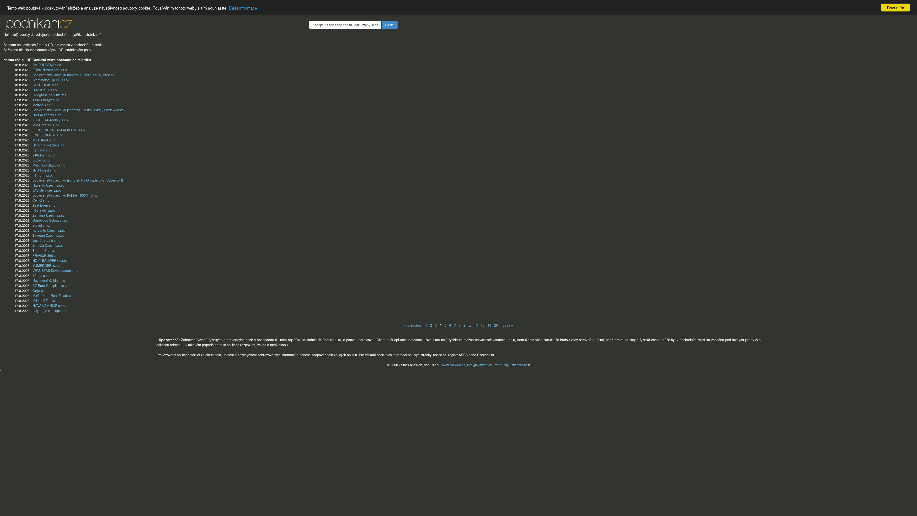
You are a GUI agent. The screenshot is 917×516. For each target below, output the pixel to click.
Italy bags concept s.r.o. (50, 310)
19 (489, 325)
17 (476, 325)
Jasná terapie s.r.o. (46, 240)
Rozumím (895, 8)
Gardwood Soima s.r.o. (49, 220)
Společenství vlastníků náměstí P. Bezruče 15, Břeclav (73, 74)
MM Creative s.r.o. (46, 125)
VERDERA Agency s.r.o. (50, 120)
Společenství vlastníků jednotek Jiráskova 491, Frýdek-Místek (78, 110)
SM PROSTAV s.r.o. (47, 64)
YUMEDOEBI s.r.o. (46, 265)
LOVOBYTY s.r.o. (45, 89)
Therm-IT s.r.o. (43, 250)
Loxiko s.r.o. (41, 160)
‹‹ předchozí (413, 325)
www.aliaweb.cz (453, 364)
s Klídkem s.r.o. (44, 155)
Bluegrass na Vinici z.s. (49, 94)
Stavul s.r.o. (41, 225)
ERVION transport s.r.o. (50, 69)
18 (483, 325)
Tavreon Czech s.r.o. (48, 235)
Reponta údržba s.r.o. (48, 145)
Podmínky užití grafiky (510, 364)
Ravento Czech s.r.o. (48, 185)
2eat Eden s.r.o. (44, 205)
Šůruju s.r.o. (41, 275)
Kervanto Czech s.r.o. (48, 230)
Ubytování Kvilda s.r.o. (49, 280)
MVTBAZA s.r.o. (44, 140)
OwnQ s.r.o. (41, 200)
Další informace (243, 8)
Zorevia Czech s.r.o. (47, 245)
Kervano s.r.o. (42, 150)
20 (496, 325)
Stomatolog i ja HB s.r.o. (50, 79)
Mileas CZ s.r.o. (44, 300)
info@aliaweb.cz (479, 364)
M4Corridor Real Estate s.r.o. (54, 295)
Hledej (390, 24)
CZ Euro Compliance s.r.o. (52, 285)
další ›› (508, 325)
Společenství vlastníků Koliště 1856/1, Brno (65, 195)
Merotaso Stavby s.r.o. (49, 165)
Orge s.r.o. (40, 290)
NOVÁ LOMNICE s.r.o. (49, 305)
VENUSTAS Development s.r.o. (55, 270)
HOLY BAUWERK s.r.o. (49, 260)
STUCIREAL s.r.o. (45, 84)
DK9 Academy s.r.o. (47, 115)
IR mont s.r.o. (42, 175)
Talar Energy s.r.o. (46, 99)
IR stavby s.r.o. (43, 210)
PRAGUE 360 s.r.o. (46, 255)
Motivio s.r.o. (42, 104)
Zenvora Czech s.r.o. (48, 215)
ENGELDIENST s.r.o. (48, 135)
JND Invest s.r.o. (44, 170)
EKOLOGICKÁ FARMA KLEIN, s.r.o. (59, 130)
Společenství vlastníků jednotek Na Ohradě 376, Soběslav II (77, 180)
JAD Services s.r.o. (46, 190)
